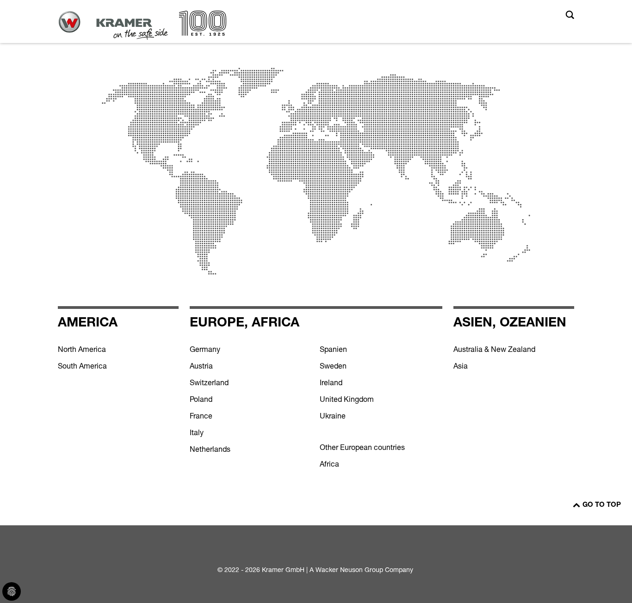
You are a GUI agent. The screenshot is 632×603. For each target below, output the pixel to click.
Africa (329, 463)
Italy (197, 432)
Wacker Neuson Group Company (364, 569)
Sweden (333, 365)
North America (82, 349)
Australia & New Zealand (494, 349)
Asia (460, 365)
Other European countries (362, 447)
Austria (201, 365)
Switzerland (209, 382)
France (201, 415)
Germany (205, 349)
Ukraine (333, 415)
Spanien (333, 349)
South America (82, 365)
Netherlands (210, 449)
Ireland (331, 382)
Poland (201, 399)
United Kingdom (347, 399)
